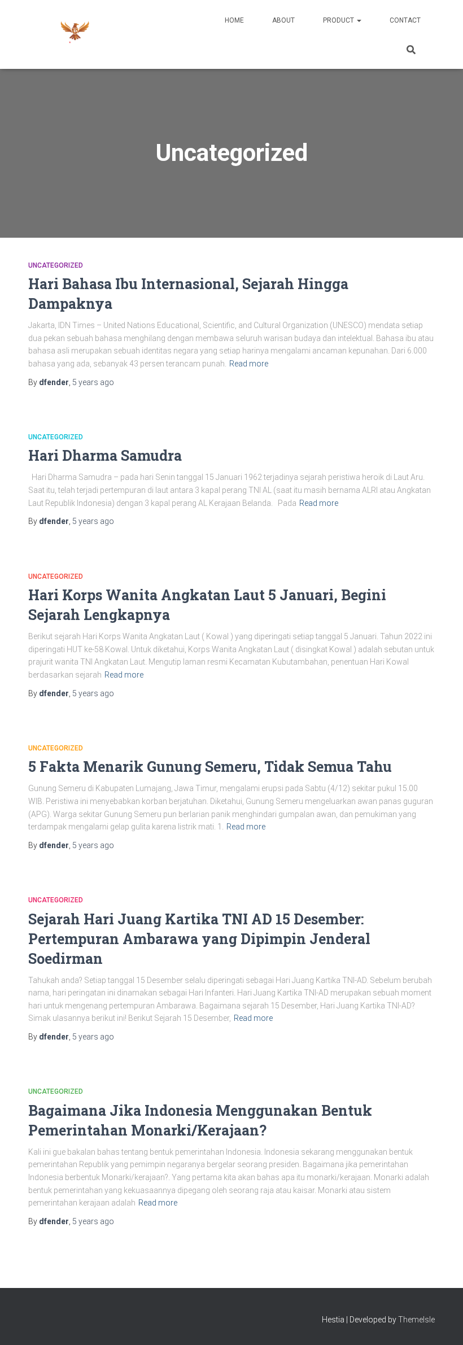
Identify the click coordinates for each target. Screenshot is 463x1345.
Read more (248, 363)
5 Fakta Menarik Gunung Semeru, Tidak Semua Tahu (210, 766)
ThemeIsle (416, 1319)
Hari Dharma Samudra (105, 455)
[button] (358, 20)
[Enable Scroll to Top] (440, 1322)
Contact (405, 20)
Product (339, 20)
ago (93, 382)
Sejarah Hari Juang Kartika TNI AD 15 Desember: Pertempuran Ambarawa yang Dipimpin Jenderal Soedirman (199, 939)
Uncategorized (55, 265)
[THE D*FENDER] (75, 34)
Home (234, 20)
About (283, 20)
